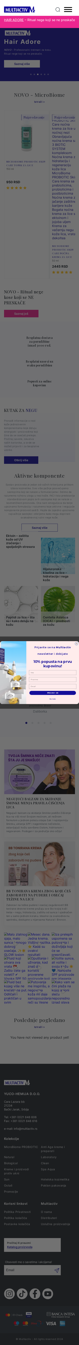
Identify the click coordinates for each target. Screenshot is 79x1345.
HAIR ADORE (14, 20)
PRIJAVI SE (52, 693)
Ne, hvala (53, 699)
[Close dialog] (76, 643)
